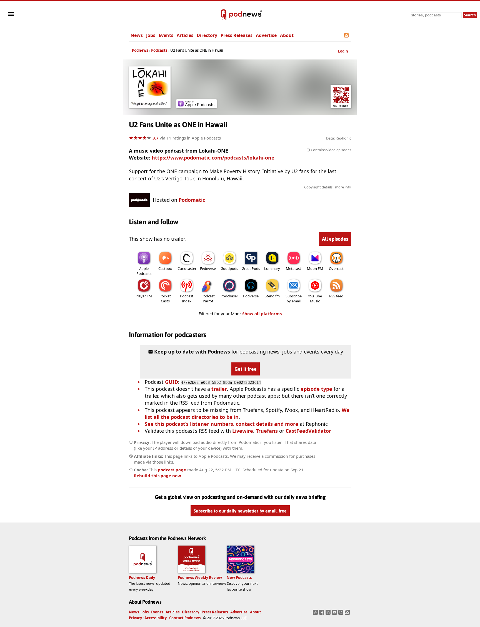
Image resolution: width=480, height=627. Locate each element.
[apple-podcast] (196, 106)
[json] (341, 613)
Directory (207, 35)
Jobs (150, 35)
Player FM (144, 295)
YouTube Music (315, 298)
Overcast (336, 268)
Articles (185, 35)
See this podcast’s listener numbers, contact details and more (221, 424)
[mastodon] (316, 613)
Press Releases (236, 35)
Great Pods (251, 268)
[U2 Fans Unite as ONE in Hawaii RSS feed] (346, 35)
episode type (316, 388)
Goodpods (229, 268)
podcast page (172, 469)
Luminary (272, 268)
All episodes (335, 239)
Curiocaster (187, 268)
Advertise (266, 35)
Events (166, 35)
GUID (171, 382)
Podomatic (192, 199)
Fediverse (208, 268)
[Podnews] (223, 15)
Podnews (140, 50)
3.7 (155, 138)
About (287, 35)
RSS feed (336, 295)
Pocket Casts (165, 298)
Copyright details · (327, 187)
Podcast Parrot (208, 298)
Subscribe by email (294, 298)
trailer (219, 388)
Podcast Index (186, 298)
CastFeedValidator (308, 430)
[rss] (348, 613)
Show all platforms (262, 313)
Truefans (267, 430)
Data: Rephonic (338, 138)
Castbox (165, 268)
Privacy (135, 617)
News (137, 35)
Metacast (293, 268)
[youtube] (335, 613)
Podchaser (229, 295)
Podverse (251, 295)
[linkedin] (329, 613)
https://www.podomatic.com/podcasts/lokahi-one (213, 157)
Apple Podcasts (143, 271)
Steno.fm (272, 295)
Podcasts (159, 50)
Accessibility (155, 617)
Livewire (242, 430)
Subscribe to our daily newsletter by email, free (240, 510)
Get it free (245, 369)
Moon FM (315, 268)
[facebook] (322, 613)
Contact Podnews (185, 617)
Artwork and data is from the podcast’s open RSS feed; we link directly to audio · (263, 187)
